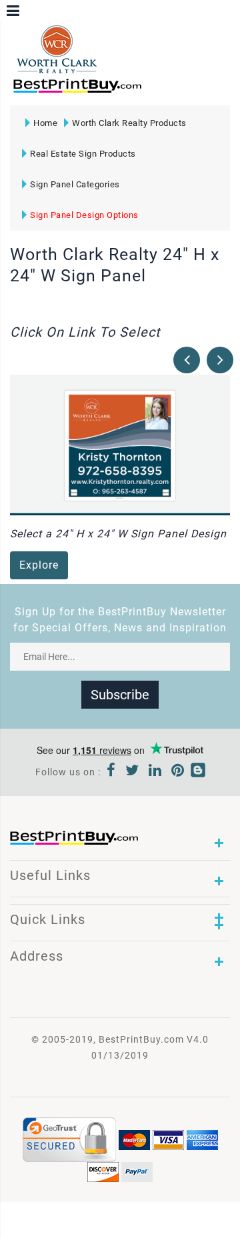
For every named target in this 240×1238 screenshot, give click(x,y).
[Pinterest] (178, 772)
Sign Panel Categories (75, 184)
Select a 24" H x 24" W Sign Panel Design (118, 533)
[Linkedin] (155, 772)
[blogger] (198, 772)
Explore (39, 565)
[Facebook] (111, 772)
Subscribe (120, 695)
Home (45, 123)
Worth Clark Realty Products (129, 123)
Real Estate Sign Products (83, 154)
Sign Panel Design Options (84, 215)
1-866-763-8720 (167, 91)
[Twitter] (132, 772)
